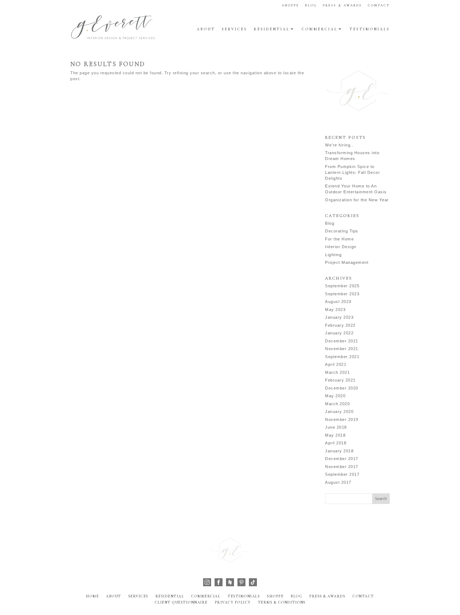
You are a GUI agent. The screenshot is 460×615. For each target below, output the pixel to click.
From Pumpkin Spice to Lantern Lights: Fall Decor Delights (352, 172)
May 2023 (335, 309)
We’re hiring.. (339, 145)
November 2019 (341, 419)
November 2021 (341, 348)
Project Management (346, 262)
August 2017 (338, 482)
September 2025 (342, 286)
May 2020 (335, 395)
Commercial (320, 29)
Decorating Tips (341, 231)
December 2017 (341, 458)
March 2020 (337, 403)
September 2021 (342, 356)
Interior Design (340, 246)
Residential (272, 29)
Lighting (333, 254)
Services (234, 29)
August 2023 (338, 301)
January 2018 (339, 451)
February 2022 (340, 325)
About (206, 29)
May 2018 (335, 435)
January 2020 (339, 411)
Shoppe (290, 5)
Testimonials (370, 29)
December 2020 (341, 388)
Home (92, 596)
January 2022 (339, 333)
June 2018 (336, 427)
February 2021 (340, 380)
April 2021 (335, 364)
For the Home (339, 239)
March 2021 (337, 372)
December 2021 (341, 341)
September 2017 (342, 474)
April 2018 (335, 443)
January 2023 (339, 317)
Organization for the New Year (357, 200)
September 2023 (342, 294)
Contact (379, 5)
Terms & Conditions (282, 602)
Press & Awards (342, 5)
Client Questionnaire (181, 602)
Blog (311, 5)
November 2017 (341, 466)
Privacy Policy (233, 602)
